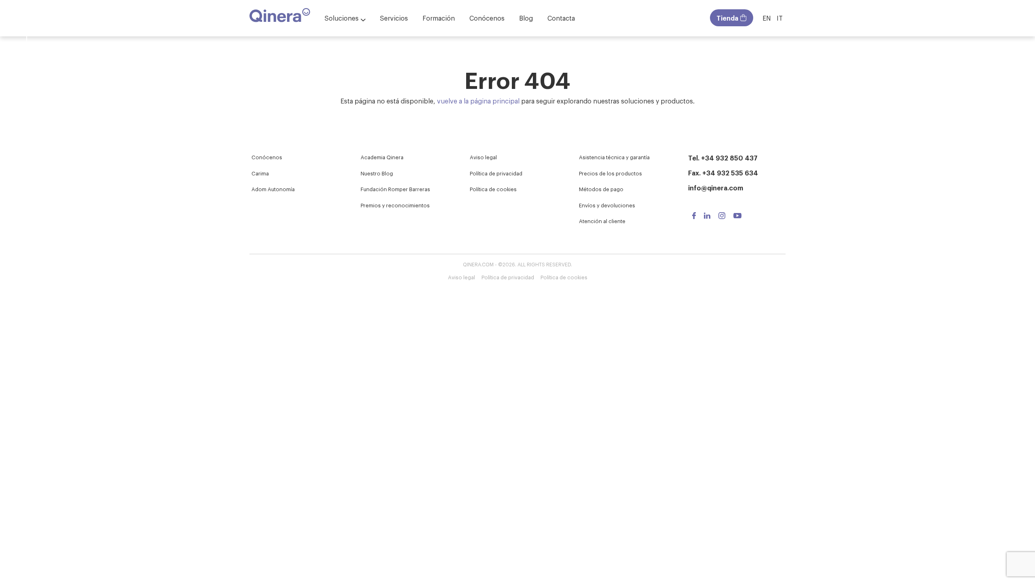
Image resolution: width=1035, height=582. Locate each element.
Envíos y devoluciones (607, 205)
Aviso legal (483, 157)
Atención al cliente (602, 220)
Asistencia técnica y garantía (614, 157)
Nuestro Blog (377, 173)
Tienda (727, 17)
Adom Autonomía (273, 189)
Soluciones (342, 17)
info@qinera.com (715, 187)
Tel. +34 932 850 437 (723, 157)
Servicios (394, 17)
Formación (438, 17)
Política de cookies (493, 189)
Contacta (561, 17)
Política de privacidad (496, 173)
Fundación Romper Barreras (395, 189)
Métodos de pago (601, 189)
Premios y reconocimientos (395, 205)
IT (780, 17)
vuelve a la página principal (478, 100)
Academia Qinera (382, 157)
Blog (526, 17)
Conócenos (487, 17)
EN (767, 17)
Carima (260, 173)
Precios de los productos (610, 173)
